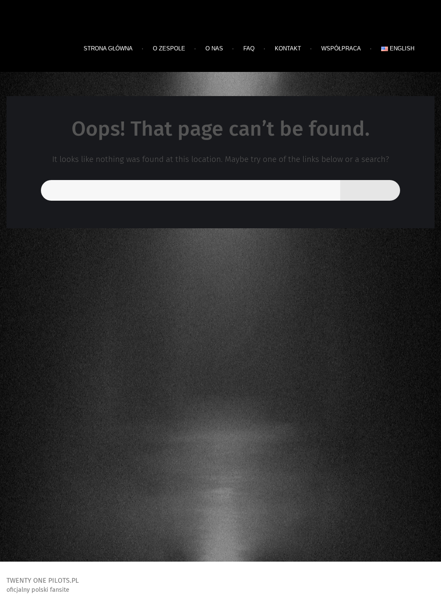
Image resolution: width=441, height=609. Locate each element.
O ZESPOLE (169, 48)
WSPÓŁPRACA (341, 48)
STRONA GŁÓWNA (108, 48)
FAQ (249, 48)
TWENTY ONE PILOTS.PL (73, 28)
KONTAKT (288, 48)
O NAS (214, 48)
